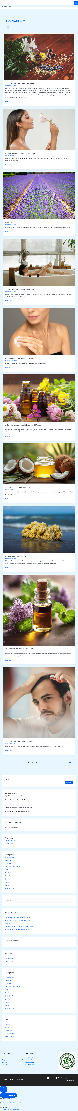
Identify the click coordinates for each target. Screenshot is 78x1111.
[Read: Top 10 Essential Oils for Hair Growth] (39, 703)
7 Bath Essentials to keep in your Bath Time (19, 808)
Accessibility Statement (29, 1060)
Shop (3, 1058)
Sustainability (29, 1062)
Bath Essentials (10, 860)
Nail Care (7, 879)
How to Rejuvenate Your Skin (16, 556)
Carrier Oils (8, 863)
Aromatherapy (9, 857)
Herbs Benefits (9, 876)
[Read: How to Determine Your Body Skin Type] (39, 129)
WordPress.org (9, 1036)
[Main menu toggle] (76, 3)
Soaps (7, 885)
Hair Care (8, 873)
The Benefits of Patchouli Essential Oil (19, 649)
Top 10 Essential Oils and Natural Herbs (17, 796)
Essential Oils (9, 870)
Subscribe (5, 1064)
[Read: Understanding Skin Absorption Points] (39, 331)
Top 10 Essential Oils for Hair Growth (19, 742)
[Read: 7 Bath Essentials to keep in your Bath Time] (39, 262)
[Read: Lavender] (39, 195)
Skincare (7, 882)
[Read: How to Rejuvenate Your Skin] (39, 529)
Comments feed (10, 1033)
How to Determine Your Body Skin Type (17, 800)
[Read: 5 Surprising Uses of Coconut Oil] (39, 463)
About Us (30, 1058)
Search (7, 779)
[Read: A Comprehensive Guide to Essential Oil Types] (39, 398)
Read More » (9, 102)
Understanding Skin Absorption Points (17, 811)
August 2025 (9, 844)
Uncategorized (9, 888)
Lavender (8, 804)
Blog (3, 1060)
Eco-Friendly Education (12, 866)
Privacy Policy (29, 1064)
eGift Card (5, 1062)
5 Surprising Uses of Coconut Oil (17, 487)
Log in (7, 1027)
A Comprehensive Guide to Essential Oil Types (23, 425)
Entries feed (8, 1030)
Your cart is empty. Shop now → (10, 1110)
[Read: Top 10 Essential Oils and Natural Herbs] (39, 57)
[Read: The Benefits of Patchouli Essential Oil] (39, 610)
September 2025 (10, 841)
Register (7, 1024)
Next (71, 762)
